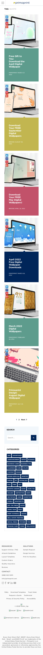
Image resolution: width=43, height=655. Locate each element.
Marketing (27, 497)
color (25, 468)
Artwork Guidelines (9, 553)
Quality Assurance (8, 564)
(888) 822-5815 (7, 575)
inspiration (20, 493)
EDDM (32, 480)
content (10, 472)
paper (22, 505)
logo (19, 497)
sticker (22, 522)
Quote (24, 513)
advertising (17, 455)
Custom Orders (7, 560)
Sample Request (29, 550)
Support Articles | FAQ (10, 550)
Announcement (13, 459)
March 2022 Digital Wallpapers (15, 329)
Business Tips (26, 464)
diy (16, 480)
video (22, 526)
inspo (28, 493)
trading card (12, 526)
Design (18, 472)
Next (23, 420)
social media (12, 522)
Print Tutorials (13, 513)
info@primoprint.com (9, 578)
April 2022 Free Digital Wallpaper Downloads (15, 263)
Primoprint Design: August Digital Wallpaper (17, 394)
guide (23, 489)
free (14, 484)
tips (28, 522)
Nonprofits (19, 501)
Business (31, 459)
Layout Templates (8, 557)
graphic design (13, 489)
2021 (8, 455)
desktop (25, 476)
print (20, 509)
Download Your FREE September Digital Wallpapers (15, 130)
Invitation (11, 497)
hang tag (31, 489)
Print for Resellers (29, 557)
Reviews (5, 567)
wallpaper (30, 526)
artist (23, 459)
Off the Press (12, 505)
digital (10, 480)
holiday (10, 493)
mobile (10, 501)
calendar (11, 468)
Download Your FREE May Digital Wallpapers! (15, 198)
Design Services (13, 476)
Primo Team (11, 509)
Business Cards (13, 464)
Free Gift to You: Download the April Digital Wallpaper (16, 61)
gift (20, 484)
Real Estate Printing (15, 518)
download (23, 480)
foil (9, 484)
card (19, 468)
